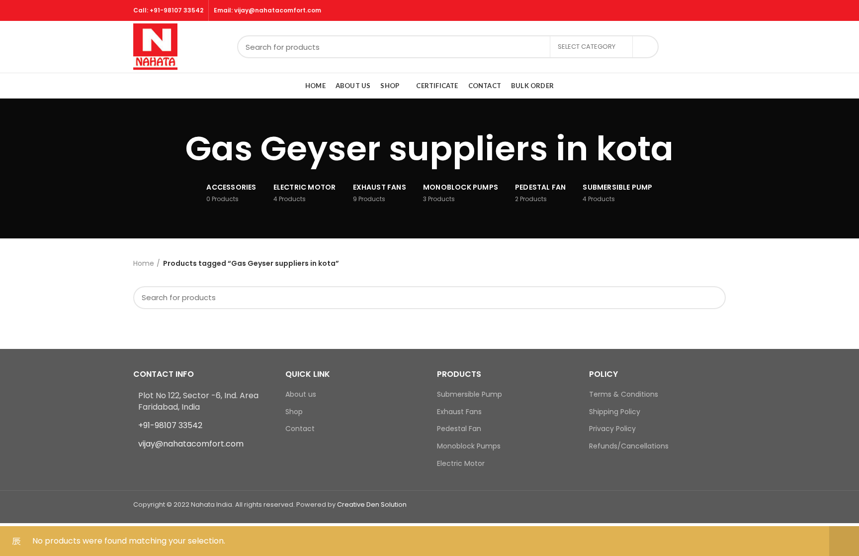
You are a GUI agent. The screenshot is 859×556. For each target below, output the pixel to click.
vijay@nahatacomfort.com (191, 443)
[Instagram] (152, 463)
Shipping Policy (614, 412)
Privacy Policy (612, 429)
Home (143, 263)
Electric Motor (461, 463)
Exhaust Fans (459, 412)
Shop (294, 412)
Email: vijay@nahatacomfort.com (267, 10)
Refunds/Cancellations (629, 446)
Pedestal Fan (459, 429)
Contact (300, 429)
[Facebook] (139, 463)
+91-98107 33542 (170, 425)
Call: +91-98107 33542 (168, 10)
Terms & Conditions (623, 394)
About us (300, 394)
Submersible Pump (469, 394)
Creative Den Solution (372, 504)
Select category (586, 46)
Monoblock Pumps (469, 446)
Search (645, 46)
